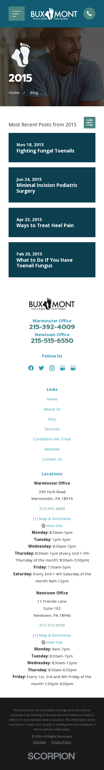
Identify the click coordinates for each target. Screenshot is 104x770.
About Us (52, 409)
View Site (54, 525)
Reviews (52, 448)
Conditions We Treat (52, 438)
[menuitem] (39, 742)
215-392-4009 (52, 327)
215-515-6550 (52, 341)
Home (52, 398)
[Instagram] (52, 368)
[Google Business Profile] (62, 368)
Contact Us (52, 458)
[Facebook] (31, 368)
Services (52, 428)
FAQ (52, 419)
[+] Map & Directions (52, 518)
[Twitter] (41, 368)
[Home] (54, 13)
